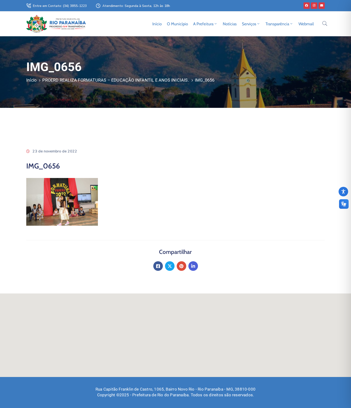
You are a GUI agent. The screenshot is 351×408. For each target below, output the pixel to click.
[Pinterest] (181, 266)
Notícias (230, 23)
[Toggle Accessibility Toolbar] (343, 191)
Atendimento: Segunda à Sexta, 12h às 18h (136, 6)
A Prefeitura (203, 23)
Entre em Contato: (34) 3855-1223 (60, 6)
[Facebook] (306, 5)
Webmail (306, 23)
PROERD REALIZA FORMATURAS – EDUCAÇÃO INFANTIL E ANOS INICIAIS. (115, 80)
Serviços (249, 23)
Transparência (277, 23)
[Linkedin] (193, 266)
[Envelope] (322, 5)
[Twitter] (170, 266)
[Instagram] (314, 5)
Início (157, 23)
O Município (177, 23)
